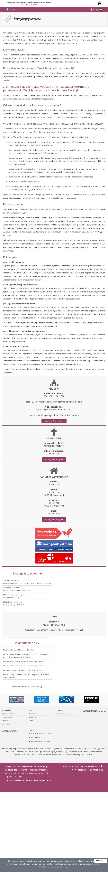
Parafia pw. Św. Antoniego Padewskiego (28, 3)
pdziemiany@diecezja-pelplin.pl (40, 742)
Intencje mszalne (7, 717)
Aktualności (5, 721)
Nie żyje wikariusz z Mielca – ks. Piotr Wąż (18, 650)
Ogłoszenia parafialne (8, 714)
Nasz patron (32, 717)
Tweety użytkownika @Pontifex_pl (27, 686)
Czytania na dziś (61, 714)
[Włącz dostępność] (100, 9)
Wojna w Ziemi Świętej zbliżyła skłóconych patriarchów (23, 661)
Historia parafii (33, 714)
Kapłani (31, 721)
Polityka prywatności (27, 19)
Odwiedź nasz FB (16, 9)
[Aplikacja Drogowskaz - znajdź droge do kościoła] (54, 533)
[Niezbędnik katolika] (54, 545)
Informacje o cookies (60, 867)
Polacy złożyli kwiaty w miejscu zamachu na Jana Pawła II (24, 666)
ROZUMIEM (100, 860)
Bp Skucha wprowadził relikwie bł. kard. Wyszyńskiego (23, 670)
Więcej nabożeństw (53, 421)
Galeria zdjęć (6, 724)
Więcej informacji (53, 459)
